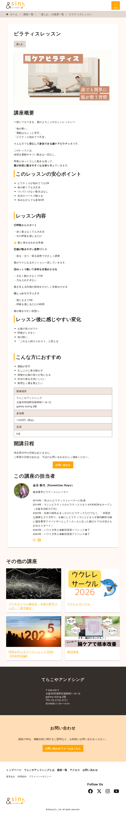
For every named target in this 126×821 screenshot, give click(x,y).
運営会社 (10, 776)
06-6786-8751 (59, 700)
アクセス (75, 770)
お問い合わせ (63, 465)
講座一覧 (28, 14)
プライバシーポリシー (40, 776)
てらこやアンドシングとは (39, 770)
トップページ (14, 770)
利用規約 (22, 776)
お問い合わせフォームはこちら (63, 748)
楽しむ (19, 44)
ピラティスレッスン (80, 14)
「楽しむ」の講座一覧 (51, 14)
